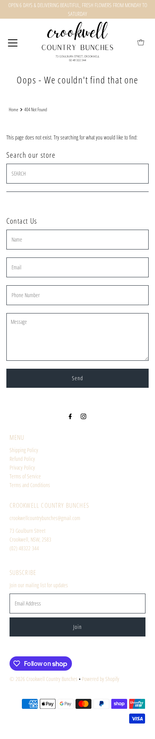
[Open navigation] (12, 42)
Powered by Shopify (100, 679)
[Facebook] (70, 416)
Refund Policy (22, 458)
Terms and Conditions (30, 485)
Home (13, 109)
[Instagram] (83, 416)
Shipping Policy (24, 450)
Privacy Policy (22, 467)
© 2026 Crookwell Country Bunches (44, 679)
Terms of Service (25, 476)
